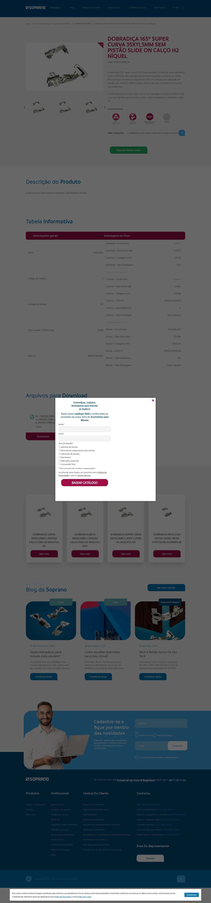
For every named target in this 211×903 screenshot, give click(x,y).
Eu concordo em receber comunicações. (77, 468)
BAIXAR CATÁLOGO (85, 482)
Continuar (192, 895)
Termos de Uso (84, 475)
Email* (61, 434)
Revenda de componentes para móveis (77, 450)
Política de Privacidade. (63, 897)
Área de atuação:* (66, 443)
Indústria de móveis (69, 447)
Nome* (61, 424)
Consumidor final (67, 464)
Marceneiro (65, 457)
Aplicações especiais (69, 460)
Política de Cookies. (85, 897)
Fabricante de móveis (70, 454)
